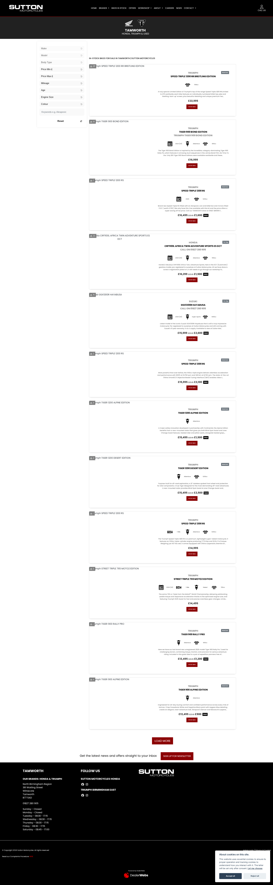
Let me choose (255, 868)
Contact (189, 8)
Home (94, 8)
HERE (31, 856)
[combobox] (61, 48)
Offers (132, 8)
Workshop (144, 8)
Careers (169, 8)
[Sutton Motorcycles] (26, 8)
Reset (60, 121)
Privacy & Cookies (263, 850)
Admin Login (248, 850)
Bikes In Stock (119, 8)
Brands (103, 8)
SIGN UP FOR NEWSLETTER (177, 756)
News (179, 8)
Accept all (230, 876)
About (157, 8)
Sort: (93, 44)
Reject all (255, 876)
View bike (192, 107)
